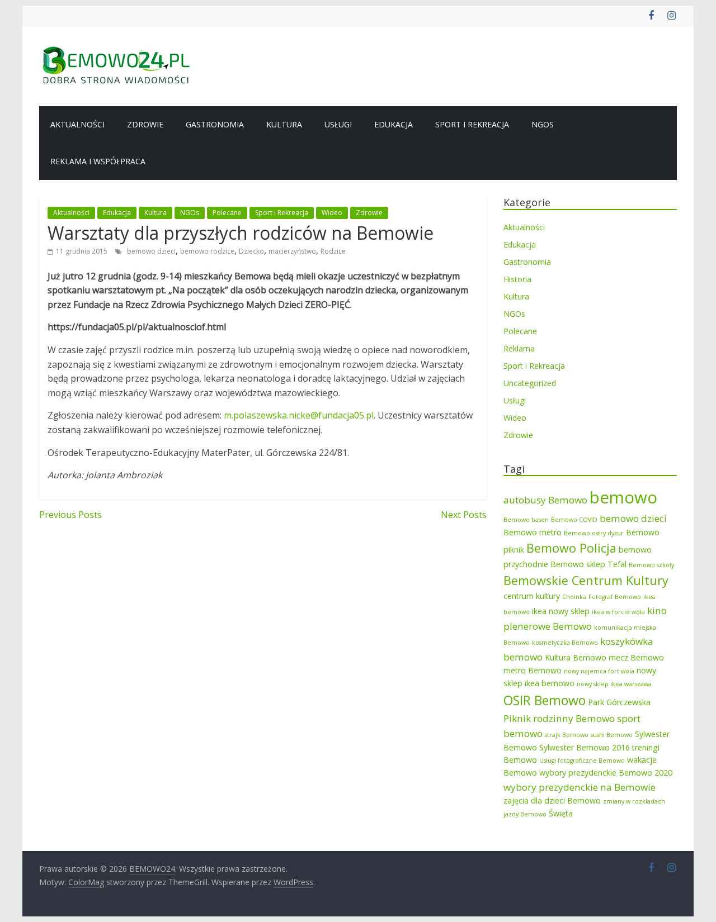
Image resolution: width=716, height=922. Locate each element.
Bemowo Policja (571, 548)
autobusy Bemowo (545, 499)
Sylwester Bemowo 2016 (584, 747)
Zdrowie (145, 124)
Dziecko (251, 251)
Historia (517, 279)
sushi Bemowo (612, 735)
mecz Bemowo (636, 657)
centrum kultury (531, 596)
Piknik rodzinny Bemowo (559, 718)
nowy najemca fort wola (599, 671)
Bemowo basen (526, 520)
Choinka (574, 597)
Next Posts (464, 514)
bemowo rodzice (207, 251)
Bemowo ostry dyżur (594, 533)
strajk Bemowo (566, 735)
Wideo (332, 212)
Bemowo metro (532, 532)
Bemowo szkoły (651, 565)
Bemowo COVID (574, 520)
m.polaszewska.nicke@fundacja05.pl (299, 415)
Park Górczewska (619, 702)
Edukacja (393, 124)
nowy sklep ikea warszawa (614, 684)
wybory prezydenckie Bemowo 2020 (605, 772)
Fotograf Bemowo (614, 597)
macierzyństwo (292, 251)
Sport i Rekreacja (472, 124)
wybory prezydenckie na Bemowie (579, 787)
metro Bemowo (532, 670)
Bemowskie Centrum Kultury (585, 580)
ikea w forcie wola (618, 612)
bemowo (623, 497)
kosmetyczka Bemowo (565, 643)
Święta (561, 813)
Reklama (519, 348)
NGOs (542, 124)
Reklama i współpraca (97, 161)
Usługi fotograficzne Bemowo (582, 760)
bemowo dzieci (151, 251)
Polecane (227, 212)
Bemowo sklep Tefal (588, 564)
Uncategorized (529, 383)
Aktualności (77, 124)
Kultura (284, 124)
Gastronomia (215, 124)
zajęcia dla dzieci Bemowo (552, 800)
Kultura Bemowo (575, 657)
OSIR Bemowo (544, 700)
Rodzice (333, 251)
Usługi (338, 124)
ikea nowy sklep (561, 611)
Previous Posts (70, 514)
